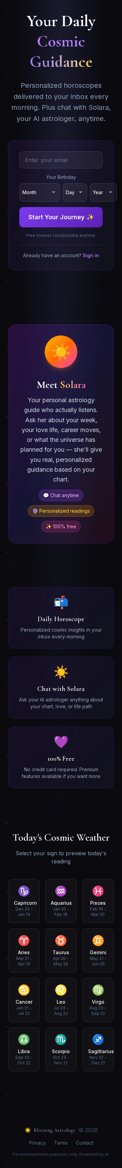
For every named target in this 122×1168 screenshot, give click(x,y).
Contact (84, 1143)
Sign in (91, 255)
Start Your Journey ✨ (61, 217)
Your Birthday (61, 177)
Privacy (37, 1143)
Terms (61, 1143)
